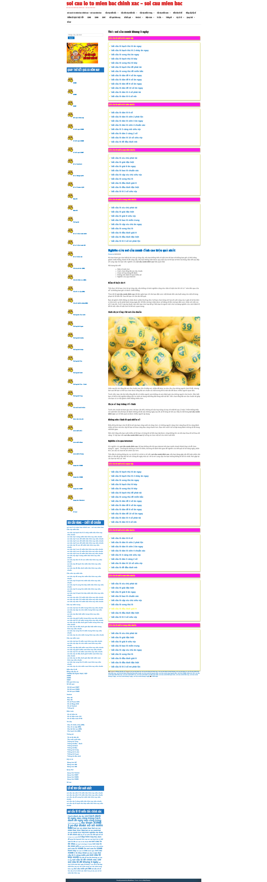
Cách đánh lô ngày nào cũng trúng (84, 817)
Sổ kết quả (127, 17)
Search (71, 38)
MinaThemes (146, 880)
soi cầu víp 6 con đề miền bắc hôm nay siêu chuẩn (85, 541)
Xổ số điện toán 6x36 (80, 234)
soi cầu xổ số (96, 869)
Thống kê (169, 17)
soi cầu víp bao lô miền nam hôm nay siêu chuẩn (84, 641)
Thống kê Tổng (77, 396)
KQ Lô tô (179, 17)
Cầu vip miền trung (146, 13)
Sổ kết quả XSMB (78, 129)
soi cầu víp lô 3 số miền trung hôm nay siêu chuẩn (85, 620)
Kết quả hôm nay (114, 17)
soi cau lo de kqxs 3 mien (83, 844)
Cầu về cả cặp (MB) (79, 291)
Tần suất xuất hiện (79, 407)
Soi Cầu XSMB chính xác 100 (186, 673)
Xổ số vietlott (77, 164)
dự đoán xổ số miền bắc (85, 826)
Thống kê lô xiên (78, 338)
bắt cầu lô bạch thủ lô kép (124, 59)
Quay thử (190, 17)
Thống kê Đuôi (77, 373)
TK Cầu (159, 17)
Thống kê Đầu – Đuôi (80, 384)
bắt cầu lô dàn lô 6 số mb (124, 96)
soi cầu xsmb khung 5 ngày (142, 676)
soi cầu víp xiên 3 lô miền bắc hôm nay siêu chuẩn (85, 599)
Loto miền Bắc (77, 431)
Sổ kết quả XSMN (78, 141)
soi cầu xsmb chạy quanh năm (168, 673)
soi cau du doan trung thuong (166, 671)
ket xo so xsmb (91, 830)
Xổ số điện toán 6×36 (74, 718)
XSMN (96, 17)
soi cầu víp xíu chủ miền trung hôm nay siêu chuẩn (85, 635)
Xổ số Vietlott (72, 706)
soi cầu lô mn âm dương (88, 857)
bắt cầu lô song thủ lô (122, 179)
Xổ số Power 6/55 (78, 187)
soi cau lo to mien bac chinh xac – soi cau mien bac (124, 3)
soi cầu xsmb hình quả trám (167, 674)
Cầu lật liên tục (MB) (79, 280)
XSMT (104, 17)
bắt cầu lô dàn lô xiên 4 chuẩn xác (128, 125)
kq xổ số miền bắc (87, 834)
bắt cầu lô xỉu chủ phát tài (124, 158)
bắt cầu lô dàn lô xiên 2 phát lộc (127, 117)
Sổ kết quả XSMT (78, 152)
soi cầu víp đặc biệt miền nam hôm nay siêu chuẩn (85, 647)
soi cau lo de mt (84, 846)
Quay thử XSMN (78, 477)
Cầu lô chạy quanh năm (74, 823)
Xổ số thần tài (77, 257)
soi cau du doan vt (181, 671)
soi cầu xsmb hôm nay (182, 674)
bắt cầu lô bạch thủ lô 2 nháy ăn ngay (130, 50)
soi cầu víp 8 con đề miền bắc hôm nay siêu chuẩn (85, 543)
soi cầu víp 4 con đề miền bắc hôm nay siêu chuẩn (85, 539)
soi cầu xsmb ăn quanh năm (150, 673)
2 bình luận (155, 676)
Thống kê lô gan (78, 326)
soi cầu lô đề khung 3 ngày (83, 862)
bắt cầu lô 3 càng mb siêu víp (126, 129)
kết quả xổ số (98, 834)
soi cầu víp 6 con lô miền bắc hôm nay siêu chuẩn (85, 551)
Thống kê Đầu (77, 361)
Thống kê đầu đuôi (79, 315)
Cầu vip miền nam (162, 13)
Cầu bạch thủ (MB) (79, 268)
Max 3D (75, 199)
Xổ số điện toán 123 (79, 245)
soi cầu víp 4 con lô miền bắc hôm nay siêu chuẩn (85, 549)
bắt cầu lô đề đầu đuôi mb (124, 142)
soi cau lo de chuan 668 (83, 841)
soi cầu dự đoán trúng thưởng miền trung (129, 673)
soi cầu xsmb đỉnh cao (129, 674)
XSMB (89, 17)
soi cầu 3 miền (92, 853)
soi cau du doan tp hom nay (150, 671)
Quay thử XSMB (78, 465)
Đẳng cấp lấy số (191, 13)
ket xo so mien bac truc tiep (84, 829)
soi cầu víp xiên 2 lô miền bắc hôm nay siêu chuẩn (85, 597)
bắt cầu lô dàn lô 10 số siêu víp (126, 137)
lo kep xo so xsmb (73, 837)
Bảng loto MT (72, 762)
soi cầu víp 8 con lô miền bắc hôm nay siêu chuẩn (85, 553)
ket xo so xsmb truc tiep (84, 831)
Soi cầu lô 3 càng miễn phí (84, 854)
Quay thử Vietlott (79, 500)
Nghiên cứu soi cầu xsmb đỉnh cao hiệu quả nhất (141, 250)
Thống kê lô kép (78, 349)
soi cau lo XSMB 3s (77, 848)
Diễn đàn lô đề (177, 13)
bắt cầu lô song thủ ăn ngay (125, 54)
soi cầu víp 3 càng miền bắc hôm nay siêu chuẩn (84, 537)
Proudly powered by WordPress (125, 880)
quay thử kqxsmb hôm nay (78, 839)
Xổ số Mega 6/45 (78, 176)
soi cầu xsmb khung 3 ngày (125, 676)
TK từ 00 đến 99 (78, 419)
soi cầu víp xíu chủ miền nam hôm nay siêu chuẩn (85, 666)
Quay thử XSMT (78, 489)
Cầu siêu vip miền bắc (128, 13)
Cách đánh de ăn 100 (78, 816)
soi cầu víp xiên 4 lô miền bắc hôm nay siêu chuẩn (85, 601)
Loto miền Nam (78, 442)
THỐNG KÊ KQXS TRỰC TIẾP (75, 17)
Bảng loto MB (72, 766)
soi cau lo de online (96, 846)
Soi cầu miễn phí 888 (82, 869)
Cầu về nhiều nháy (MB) (80, 303)
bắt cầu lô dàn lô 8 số (122, 112)
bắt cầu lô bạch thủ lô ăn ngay (126, 46)
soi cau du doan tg (135, 671)
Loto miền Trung (78, 454)
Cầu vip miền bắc (110, 13)
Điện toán (149, 17)
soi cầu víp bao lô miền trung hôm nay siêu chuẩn (85, 608)
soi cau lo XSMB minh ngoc (86, 850)
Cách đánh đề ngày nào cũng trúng (84, 819)
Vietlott (138, 17)
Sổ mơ (69, 22)
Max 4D (75, 210)
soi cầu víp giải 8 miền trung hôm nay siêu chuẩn (84, 618)
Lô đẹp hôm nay (86, 837)
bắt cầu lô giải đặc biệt (122, 162)
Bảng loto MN (72, 764)
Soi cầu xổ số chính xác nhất (77, 871)
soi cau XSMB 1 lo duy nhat (85, 851)
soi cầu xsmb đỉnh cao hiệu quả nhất (147, 674)
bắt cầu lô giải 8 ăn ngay (123, 166)
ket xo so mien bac (82, 828)
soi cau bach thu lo (94, 839)
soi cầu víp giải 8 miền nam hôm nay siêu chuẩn (84, 649)
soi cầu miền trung (83, 866)
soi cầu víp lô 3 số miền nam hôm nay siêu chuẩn (85, 651)
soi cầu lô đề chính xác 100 (86, 859)
